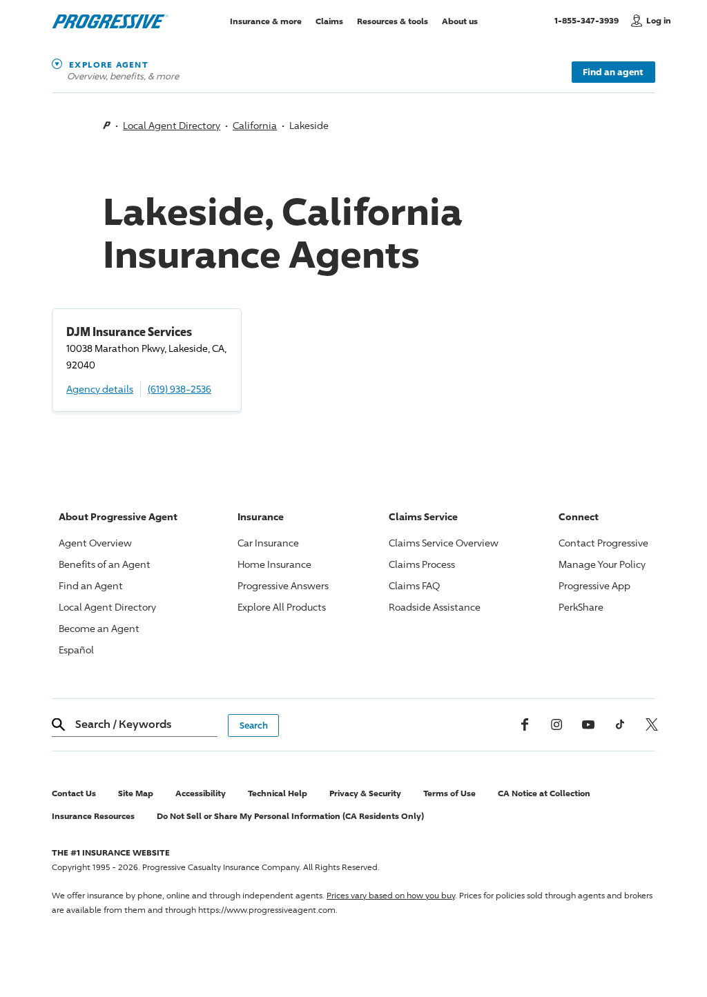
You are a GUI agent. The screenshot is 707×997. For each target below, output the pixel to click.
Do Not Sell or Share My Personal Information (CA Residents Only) (290, 816)
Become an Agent (99, 628)
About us (460, 20)
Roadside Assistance (435, 607)
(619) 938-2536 (179, 389)
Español (76, 649)
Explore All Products (282, 607)
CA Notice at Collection (544, 793)
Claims (329, 20)
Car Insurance (268, 543)
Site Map (135, 793)
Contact (603, 543)
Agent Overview (95, 543)
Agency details (99, 389)
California (255, 125)
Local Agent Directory (171, 125)
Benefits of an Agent (105, 564)
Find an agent (613, 71)
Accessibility (200, 793)
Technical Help (277, 793)
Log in (658, 20)
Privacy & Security (365, 793)
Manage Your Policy (602, 564)
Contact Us (74, 793)
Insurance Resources (93, 816)
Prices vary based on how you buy (391, 895)
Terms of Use (449, 793)
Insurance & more (266, 20)
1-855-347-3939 (589, 20)
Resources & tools (392, 20)
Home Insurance (274, 564)
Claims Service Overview (443, 543)
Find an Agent (91, 585)
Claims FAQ (414, 585)
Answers (283, 585)
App (594, 585)
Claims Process (422, 564)
